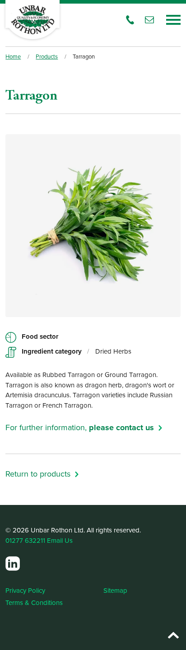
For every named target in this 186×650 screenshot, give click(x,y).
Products (47, 56)
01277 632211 (25, 540)
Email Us (60, 540)
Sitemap (115, 590)
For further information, (79, 427)
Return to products (37, 473)
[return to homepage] (32, 19)
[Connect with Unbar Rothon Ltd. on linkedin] (12, 563)
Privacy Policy (25, 590)
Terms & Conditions (34, 602)
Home (13, 56)
